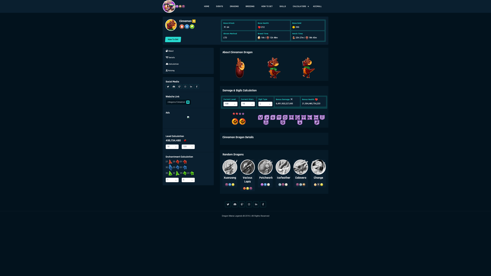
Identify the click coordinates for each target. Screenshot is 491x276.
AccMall (317, 6)
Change (318, 178)
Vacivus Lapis (247, 179)
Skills (283, 6)
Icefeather (283, 178)
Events (219, 6)
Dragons (234, 6)
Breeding (250, 6)
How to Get (267, 6)
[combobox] (230, 104)
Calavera (300, 178)
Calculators (299, 6)
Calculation (173, 64)
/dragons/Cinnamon (176, 102)
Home (206, 6)
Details (171, 57)
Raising (171, 70)
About (171, 51)
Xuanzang (230, 178)
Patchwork (266, 178)
